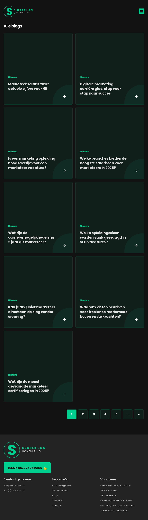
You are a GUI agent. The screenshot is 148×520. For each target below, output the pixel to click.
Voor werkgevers (61, 485)
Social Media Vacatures (113, 510)
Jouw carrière (60, 490)
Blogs (55, 495)
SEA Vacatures (108, 495)
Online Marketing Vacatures (116, 485)
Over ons (57, 500)
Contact (56, 505)
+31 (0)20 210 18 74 (14, 490)
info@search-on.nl (14, 485)
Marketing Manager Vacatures (117, 505)
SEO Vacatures (108, 490)
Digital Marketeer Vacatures (116, 500)
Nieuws (12, 77)
